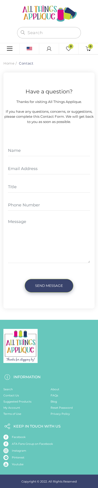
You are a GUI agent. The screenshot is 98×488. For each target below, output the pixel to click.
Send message (49, 285)
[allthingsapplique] (49, 13)
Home (8, 63)
